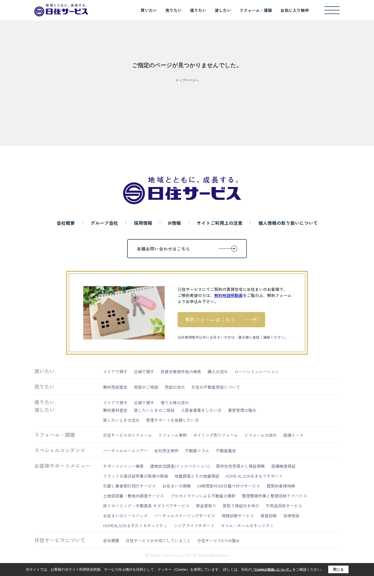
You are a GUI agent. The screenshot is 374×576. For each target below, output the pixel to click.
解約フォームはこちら (210, 319)
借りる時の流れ (175, 402)
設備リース (293, 435)
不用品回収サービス (284, 506)
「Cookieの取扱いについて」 (272, 569)
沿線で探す (144, 371)
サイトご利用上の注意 (219, 223)
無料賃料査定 (115, 410)
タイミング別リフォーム (215, 435)
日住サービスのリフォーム (127, 435)
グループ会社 (104, 223)
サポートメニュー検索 (123, 466)
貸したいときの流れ (121, 420)
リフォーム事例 (172, 435)
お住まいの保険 (176, 486)
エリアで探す (115, 371)
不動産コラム (197, 450)
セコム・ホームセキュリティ (247, 525)
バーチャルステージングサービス (184, 515)
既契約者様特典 (281, 486)
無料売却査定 (115, 387)
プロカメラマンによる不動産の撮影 (203, 496)
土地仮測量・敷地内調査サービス (133, 496)
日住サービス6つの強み (218, 540)
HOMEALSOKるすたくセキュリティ (135, 525)
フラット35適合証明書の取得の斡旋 (135, 476)
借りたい (198, 10)
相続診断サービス (238, 515)
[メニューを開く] (332, 10)
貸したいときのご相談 (154, 410)
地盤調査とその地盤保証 (197, 476)
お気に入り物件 (294, 10)
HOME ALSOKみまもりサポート (254, 476)
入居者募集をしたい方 (201, 410)
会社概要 (65, 223)
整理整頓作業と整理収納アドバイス (274, 496)
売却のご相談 (146, 387)
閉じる (338, 569)
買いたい (149, 10)
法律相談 (291, 515)
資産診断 (269, 515)
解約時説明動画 (228, 295)
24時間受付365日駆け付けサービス (228, 486)
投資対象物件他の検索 (181, 371)
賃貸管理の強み (242, 410)
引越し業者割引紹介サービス (129, 486)
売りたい (173, 10)
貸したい (223, 10)
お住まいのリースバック (125, 515)
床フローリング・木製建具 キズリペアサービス (146, 506)
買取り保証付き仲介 (241, 506)
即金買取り (206, 506)
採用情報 (143, 223)
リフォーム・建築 (255, 10)
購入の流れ (218, 371)
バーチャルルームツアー (125, 450)
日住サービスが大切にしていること (158, 540)
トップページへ (187, 80)
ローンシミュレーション (256, 371)
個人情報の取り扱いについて (288, 223)
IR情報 (174, 223)
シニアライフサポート (194, 525)
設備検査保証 (283, 466)
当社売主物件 (166, 450)
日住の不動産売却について (215, 387)
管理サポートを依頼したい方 (172, 420)
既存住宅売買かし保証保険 (240, 466)
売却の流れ (175, 387)
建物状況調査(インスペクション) (180, 466)
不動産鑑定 (226, 450)
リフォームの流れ (260, 435)
